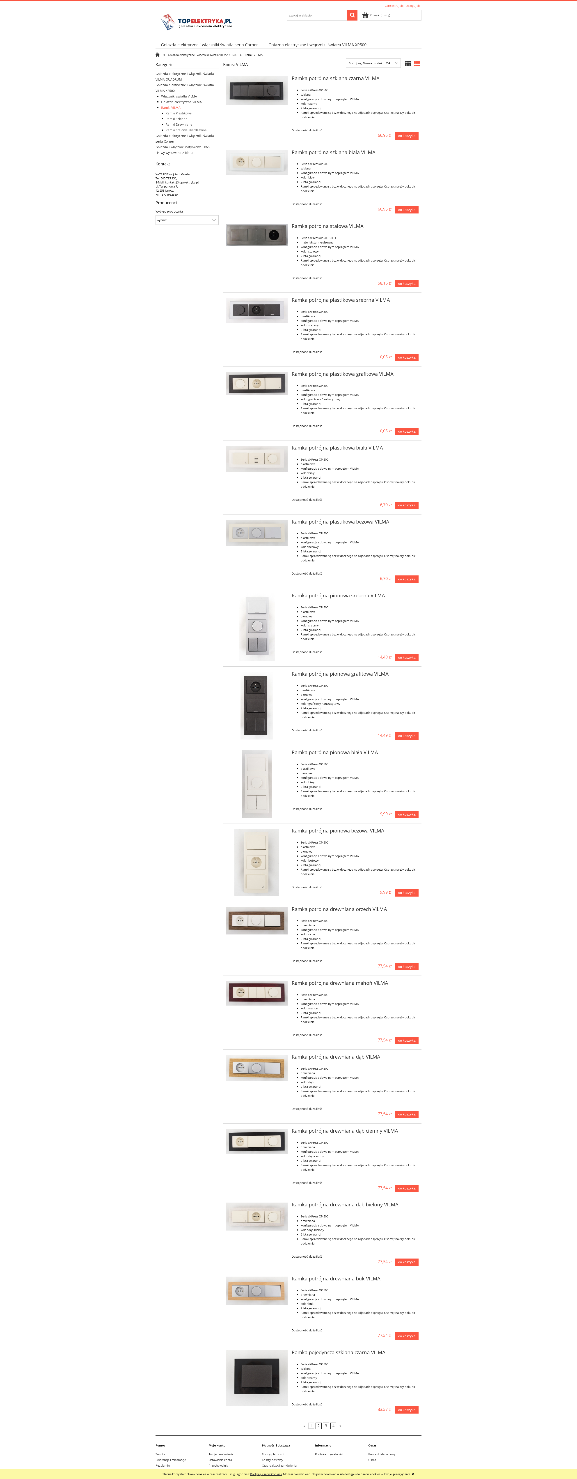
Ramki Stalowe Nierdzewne (186, 130)
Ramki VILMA (171, 107)
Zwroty (160, 1454)
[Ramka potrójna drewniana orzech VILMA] (257, 921)
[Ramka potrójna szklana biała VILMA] (257, 162)
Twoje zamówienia (221, 1454)
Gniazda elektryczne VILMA (181, 102)
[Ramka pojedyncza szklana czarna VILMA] (257, 1378)
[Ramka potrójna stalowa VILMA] (257, 235)
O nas (372, 1460)
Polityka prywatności (329, 1454)
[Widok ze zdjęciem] (408, 63)
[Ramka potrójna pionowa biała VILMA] (257, 784)
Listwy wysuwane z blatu (174, 153)
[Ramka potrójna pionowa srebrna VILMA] (257, 627)
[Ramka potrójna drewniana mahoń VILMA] (257, 993)
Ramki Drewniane (179, 124)
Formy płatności (273, 1454)
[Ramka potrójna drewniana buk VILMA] (257, 1291)
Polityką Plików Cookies (266, 1474)
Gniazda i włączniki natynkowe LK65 (183, 147)
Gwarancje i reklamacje (171, 1460)
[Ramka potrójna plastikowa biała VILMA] (257, 459)
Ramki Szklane (176, 119)
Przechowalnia (218, 1465)
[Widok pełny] (417, 63)
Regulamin (163, 1465)
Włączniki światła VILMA (179, 96)
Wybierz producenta (169, 211)
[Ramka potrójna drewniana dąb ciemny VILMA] (257, 1141)
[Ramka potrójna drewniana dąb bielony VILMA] (257, 1217)
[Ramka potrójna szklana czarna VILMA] (257, 90)
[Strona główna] (198, 22)
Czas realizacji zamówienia (279, 1465)
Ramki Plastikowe (179, 113)
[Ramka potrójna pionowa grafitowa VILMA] (257, 706)
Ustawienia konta (220, 1460)
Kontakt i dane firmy (382, 1454)
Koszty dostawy (272, 1460)
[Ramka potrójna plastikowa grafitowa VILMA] (257, 383)
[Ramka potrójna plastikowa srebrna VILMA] (257, 310)
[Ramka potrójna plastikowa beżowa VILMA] (257, 533)
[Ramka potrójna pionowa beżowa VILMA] (257, 862)
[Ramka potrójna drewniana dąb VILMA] (257, 1068)
